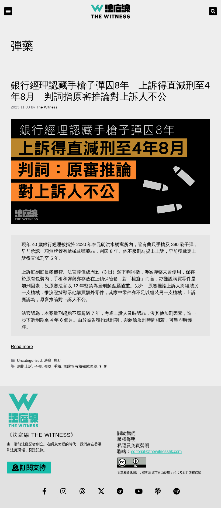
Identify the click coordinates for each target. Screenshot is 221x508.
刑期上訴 (24, 366)
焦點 (57, 360)
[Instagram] (63, 491)
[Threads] (82, 491)
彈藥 (47, 366)
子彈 (38, 366)
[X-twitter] (101, 491)
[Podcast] (157, 491)
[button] (8, 11)
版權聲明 (126, 439)
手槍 (57, 366)
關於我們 (126, 433)
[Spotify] (176, 491)
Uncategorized (29, 360)
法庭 (47, 360)
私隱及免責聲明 (133, 445)
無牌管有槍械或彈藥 (80, 366)
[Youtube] (139, 491)
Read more (22, 346)
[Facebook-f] (44, 491)
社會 (103, 366)
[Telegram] (120, 491)
